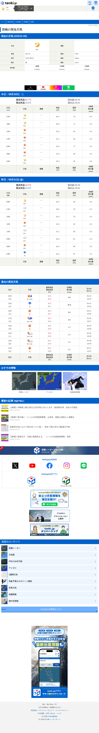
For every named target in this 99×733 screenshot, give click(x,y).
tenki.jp (9, 3)
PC (56, 704)
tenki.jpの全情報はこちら (51, 609)
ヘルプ (59, 713)
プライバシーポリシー (46, 710)
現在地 (93, 10)
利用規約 (34, 710)
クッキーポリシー (62, 710)
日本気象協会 (52, 716)
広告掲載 (41, 713)
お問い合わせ (50, 713)
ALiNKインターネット (52, 719)
